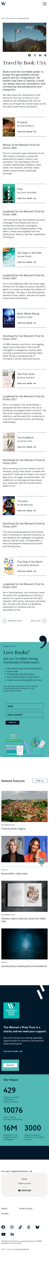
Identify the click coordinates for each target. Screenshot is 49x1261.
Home (2, 18)
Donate (10, 1065)
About (4, 1208)
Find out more (25, 132)
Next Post (36, 621)
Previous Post (15, 621)
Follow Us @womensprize (14, 1171)
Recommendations (10, 18)
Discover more (10, 1051)
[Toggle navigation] (44, 4)
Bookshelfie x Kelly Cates (14, 873)
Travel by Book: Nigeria (13, 828)
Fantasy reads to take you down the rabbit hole (23, 920)
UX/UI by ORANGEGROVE (18, 1249)
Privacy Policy (25, 1208)
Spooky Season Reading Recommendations (24, 966)
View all (40, 781)
